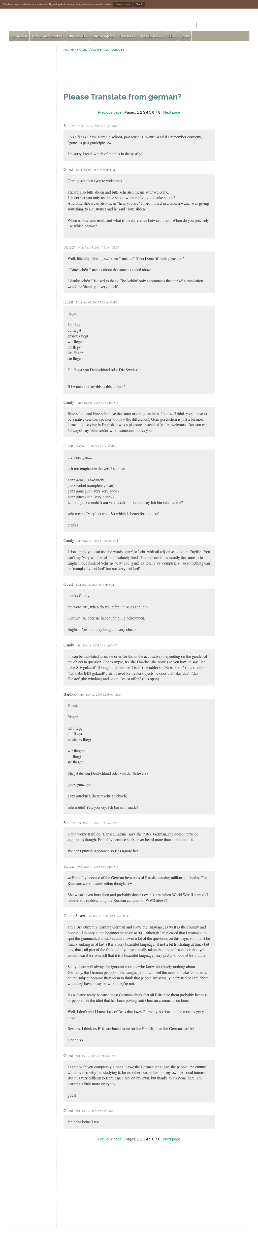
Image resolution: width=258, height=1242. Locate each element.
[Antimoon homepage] (54, 21)
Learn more (123, 4)
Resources (127, 36)
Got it (139, 4)
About (184, 36)
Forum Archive (89, 49)
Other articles (77, 36)
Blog (172, 36)
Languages (114, 49)
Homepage (19, 36)
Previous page (109, 112)
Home (68, 49)
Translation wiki (152, 36)
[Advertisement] (30, 122)
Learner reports (103, 36)
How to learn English (47, 36)
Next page (171, 112)
